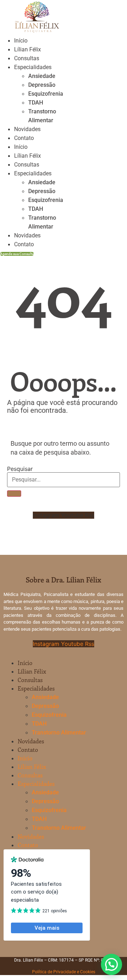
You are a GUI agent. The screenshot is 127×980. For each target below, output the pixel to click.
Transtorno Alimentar (59, 732)
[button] (111, 964)
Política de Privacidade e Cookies (63, 971)
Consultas (26, 58)
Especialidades (33, 67)
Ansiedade (41, 76)
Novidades (27, 129)
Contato (24, 138)
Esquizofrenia (45, 93)
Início (21, 40)
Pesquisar (20, 469)
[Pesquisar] (14, 493)
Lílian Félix (27, 49)
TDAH (35, 102)
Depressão (41, 84)
